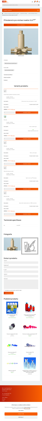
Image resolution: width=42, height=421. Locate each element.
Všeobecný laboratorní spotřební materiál (11, 13)
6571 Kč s (11, 135)
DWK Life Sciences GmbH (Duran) (11, 63)
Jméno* (5, 260)
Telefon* (5, 274)
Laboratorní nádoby (23, 13)
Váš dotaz (6, 278)
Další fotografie (21, 55)
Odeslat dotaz (8, 293)
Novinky (3, 399)
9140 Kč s (11, 109)
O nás (3, 400)
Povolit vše (21, 413)
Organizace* (6, 265)
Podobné (5, 80)
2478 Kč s (11, 186)
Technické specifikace (8, 74)
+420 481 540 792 (7, 393)
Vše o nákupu (4, 397)
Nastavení (21, 410)
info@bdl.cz (7, 395)
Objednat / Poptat (27, 112)
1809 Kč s (11, 211)
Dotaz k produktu (7, 77)
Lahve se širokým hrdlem (32, 13)
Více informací (27, 408)
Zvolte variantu (21, 24)
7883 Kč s (11, 160)
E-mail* (5, 269)
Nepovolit (21, 417)
